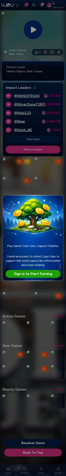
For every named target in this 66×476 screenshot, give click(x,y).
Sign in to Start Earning (33, 273)
